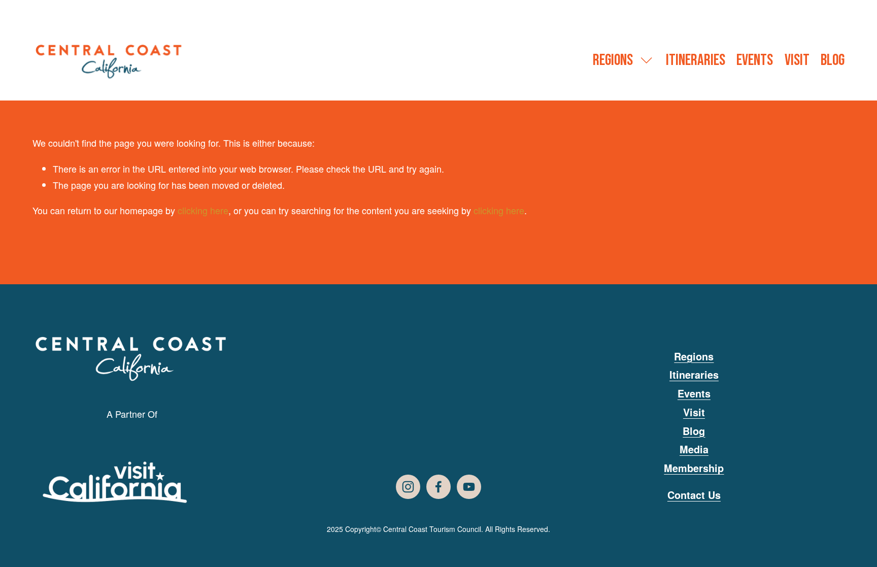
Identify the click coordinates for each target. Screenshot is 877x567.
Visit (797, 60)
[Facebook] (438, 487)
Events (754, 60)
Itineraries (695, 60)
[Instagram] (408, 487)
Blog (833, 60)
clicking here (203, 210)
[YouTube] (469, 487)
